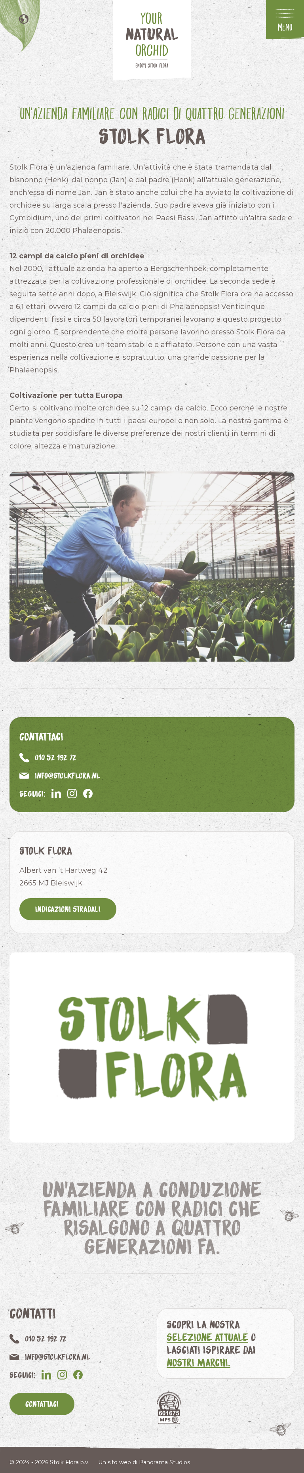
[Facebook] (88, 793)
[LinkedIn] (56, 793)
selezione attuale (207, 1336)
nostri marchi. (198, 1362)
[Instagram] (72, 793)
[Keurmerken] (169, 1407)
